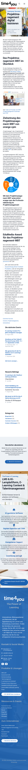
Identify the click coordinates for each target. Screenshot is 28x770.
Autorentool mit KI (5, 675)
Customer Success (14, 11)
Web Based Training (15, 71)
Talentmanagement (6, 679)
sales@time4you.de (8, 653)
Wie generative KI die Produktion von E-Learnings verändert (13, 352)
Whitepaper (4, 716)
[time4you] (9, 3)
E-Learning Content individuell (8, 681)
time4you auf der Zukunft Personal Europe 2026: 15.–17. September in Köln (14, 341)
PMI (9, 149)
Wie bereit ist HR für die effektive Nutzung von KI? (13, 397)
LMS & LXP (3, 672)
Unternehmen (6, 323)
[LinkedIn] (2, 664)
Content (5, 321)
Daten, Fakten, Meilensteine (8, 725)
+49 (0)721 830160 (7, 655)
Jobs (2, 729)
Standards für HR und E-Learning (9, 685)
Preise (2, 689)
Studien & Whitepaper (11, 423)
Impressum (4, 733)
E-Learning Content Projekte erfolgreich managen (13, 331)
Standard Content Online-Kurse (8, 683)
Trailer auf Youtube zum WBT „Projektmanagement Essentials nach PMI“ (12, 111)
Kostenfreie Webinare (6, 708)
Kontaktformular (5, 731)
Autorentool (6, 261)
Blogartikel (8, 416)
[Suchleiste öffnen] (20, 3)
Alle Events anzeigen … (11, 361)
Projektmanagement (13, 321)
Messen (3, 710)
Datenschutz (4, 736)
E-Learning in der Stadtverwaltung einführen (13, 376)
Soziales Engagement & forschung (9, 727)
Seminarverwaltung (6, 677)
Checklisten (8, 418)
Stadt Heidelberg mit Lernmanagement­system (13, 386)
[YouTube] (6, 664)
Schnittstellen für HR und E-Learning (10, 687)
